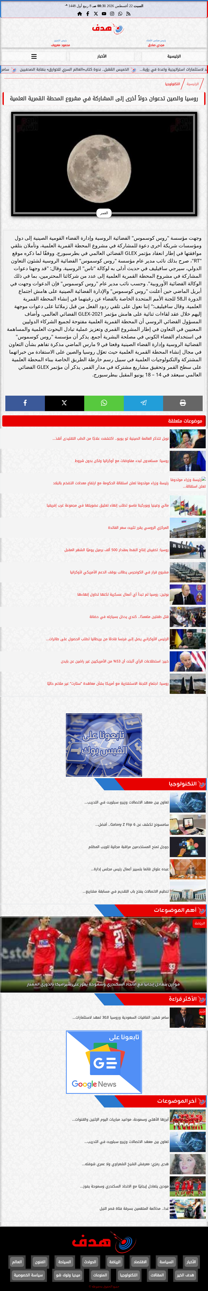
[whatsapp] (104, 403)
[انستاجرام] (112, 14)
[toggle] (34, 55)
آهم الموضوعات (175, 910)
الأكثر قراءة (183, 999)
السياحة (64, 1262)
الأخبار (102, 56)
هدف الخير (185, 1275)
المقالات (157, 1275)
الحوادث (90, 1262)
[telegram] (143, 403)
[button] (11, 957)
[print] (183, 403)
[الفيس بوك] (88, 14)
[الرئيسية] (80, 14)
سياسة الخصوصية (28, 1275)
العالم (17, 1262)
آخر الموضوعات (177, 1101)
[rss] (128, 14)
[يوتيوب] (104, 14)
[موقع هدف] (108, 29)
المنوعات (100, 1275)
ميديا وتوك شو (68, 1275)
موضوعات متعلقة (185, 421)
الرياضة (114, 1262)
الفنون (40, 1262)
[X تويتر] (96, 14)
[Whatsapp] (120, 14)
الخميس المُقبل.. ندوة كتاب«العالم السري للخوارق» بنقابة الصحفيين (118, 69)
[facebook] (25, 403)
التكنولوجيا (172, 84)
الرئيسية (174, 56)
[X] (64, 403)
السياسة (167, 1262)
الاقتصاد (140, 1262)
